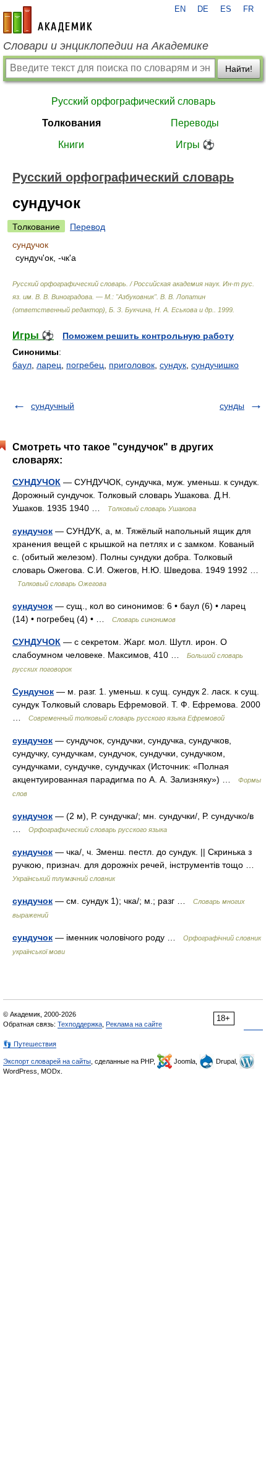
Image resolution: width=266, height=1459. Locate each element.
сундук (173, 365)
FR (248, 9)
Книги (71, 144)
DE (202, 9)
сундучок (32, 531)
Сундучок (33, 691)
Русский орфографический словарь (133, 101)
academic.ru (47, 19)
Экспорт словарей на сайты (47, 1061)
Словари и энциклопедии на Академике (105, 46)
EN (180, 9)
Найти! (238, 69)
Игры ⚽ (195, 144)
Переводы (195, 123)
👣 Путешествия (29, 1044)
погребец (85, 365)
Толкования (71, 123)
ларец (48, 365)
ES (225, 9)
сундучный (52, 406)
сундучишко (215, 365)
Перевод (87, 227)
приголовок (132, 365)
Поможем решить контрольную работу (148, 336)
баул (22, 365)
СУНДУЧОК (36, 482)
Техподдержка (80, 1024)
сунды (232, 406)
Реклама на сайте (134, 1024)
